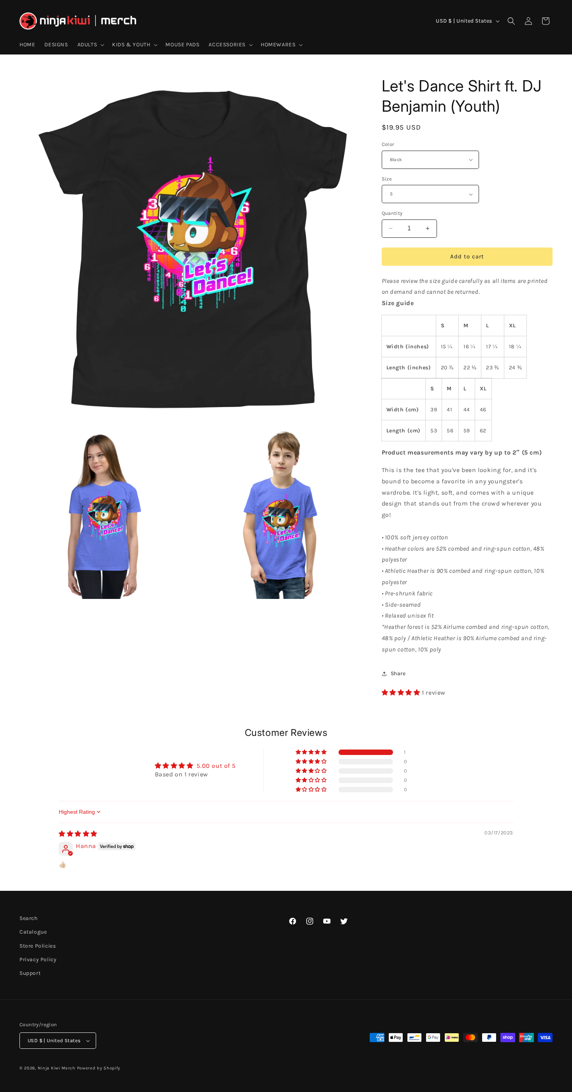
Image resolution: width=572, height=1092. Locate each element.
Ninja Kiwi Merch (56, 1068)
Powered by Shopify (99, 1068)
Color (388, 144)
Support (29, 973)
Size (387, 179)
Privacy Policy (37, 959)
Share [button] (398, 673)
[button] (90, 45)
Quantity (392, 213)
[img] (78, 833)
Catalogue (33, 932)
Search (28, 918)
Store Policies (37, 946)
